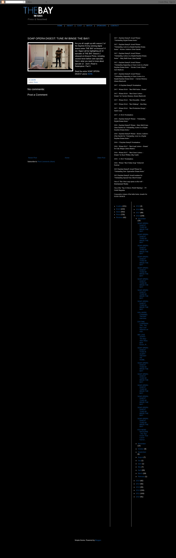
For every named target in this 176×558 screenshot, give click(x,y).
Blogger (98, 540)
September (142, 452)
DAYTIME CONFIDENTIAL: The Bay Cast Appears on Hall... (143, 327)
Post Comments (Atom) (46, 162)
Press (36, 82)
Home (67, 158)
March (140, 473)
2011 (138, 493)
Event (118, 209)
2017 (138, 213)
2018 (138, 209)
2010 (138, 497)
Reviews (119, 217)
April (140, 470)
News (118, 212)
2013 (138, 487)
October (141, 449)
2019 (138, 206)
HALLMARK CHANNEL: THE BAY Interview (143, 315)
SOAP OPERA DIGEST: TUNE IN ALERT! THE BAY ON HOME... (143, 354)
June (140, 464)
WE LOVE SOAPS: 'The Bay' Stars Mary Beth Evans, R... (143, 340)
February (141, 477)
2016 (138, 216)
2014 (138, 484)
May (139, 467)
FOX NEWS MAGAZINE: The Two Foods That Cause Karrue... (143, 435)
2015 (138, 481)
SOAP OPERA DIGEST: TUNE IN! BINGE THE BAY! (143, 227)
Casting (119, 206)
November (142, 444)
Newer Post (32, 158)
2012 (138, 490)
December (142, 219)
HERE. (90, 74)
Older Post (101, 158)
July (139, 461)
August (141, 457)
